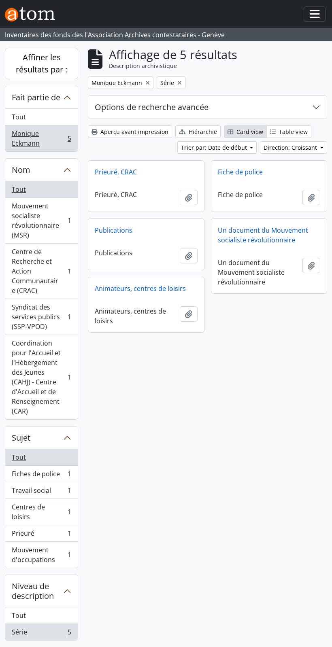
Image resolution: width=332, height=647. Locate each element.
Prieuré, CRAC (116, 172)
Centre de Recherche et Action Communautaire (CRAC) (41, 271)
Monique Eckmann (41, 138)
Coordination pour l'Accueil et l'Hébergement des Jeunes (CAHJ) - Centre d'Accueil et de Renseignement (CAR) (41, 377)
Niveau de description (33, 591)
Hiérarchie (202, 132)
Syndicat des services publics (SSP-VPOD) (41, 317)
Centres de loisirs (41, 512)
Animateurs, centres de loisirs (140, 288)
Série (41, 634)
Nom (21, 169)
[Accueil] (33, 14)
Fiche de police (240, 172)
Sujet (21, 437)
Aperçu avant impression (133, 132)
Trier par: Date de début (215, 147)
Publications (113, 230)
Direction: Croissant (291, 147)
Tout (19, 116)
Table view (292, 132)
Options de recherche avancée (152, 107)
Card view (249, 132)
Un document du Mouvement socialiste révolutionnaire (263, 235)
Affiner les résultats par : (41, 63)
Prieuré (41, 535)
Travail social (41, 492)
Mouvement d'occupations (41, 554)
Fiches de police (41, 475)
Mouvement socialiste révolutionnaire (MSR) (41, 221)
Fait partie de (36, 97)
